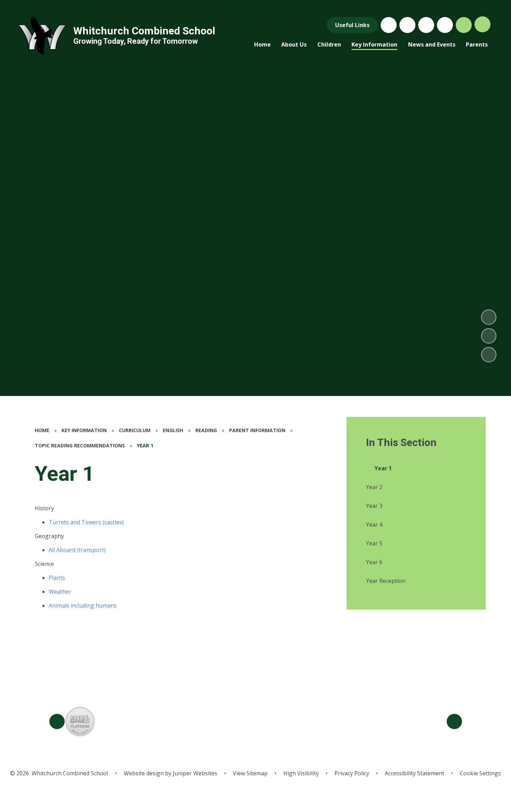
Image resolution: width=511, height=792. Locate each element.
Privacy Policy (351, 773)
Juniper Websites (194, 773)
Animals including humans (83, 605)
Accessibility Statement (414, 773)
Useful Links (352, 25)
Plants (57, 577)
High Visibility (301, 773)
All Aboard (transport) (77, 550)
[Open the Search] (464, 25)
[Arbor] (426, 25)
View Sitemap (250, 773)
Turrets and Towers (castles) (86, 522)
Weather (60, 591)
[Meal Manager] (389, 25)
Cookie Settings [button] (480, 773)
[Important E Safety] (407, 25)
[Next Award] (454, 721)
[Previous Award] (57, 721)
